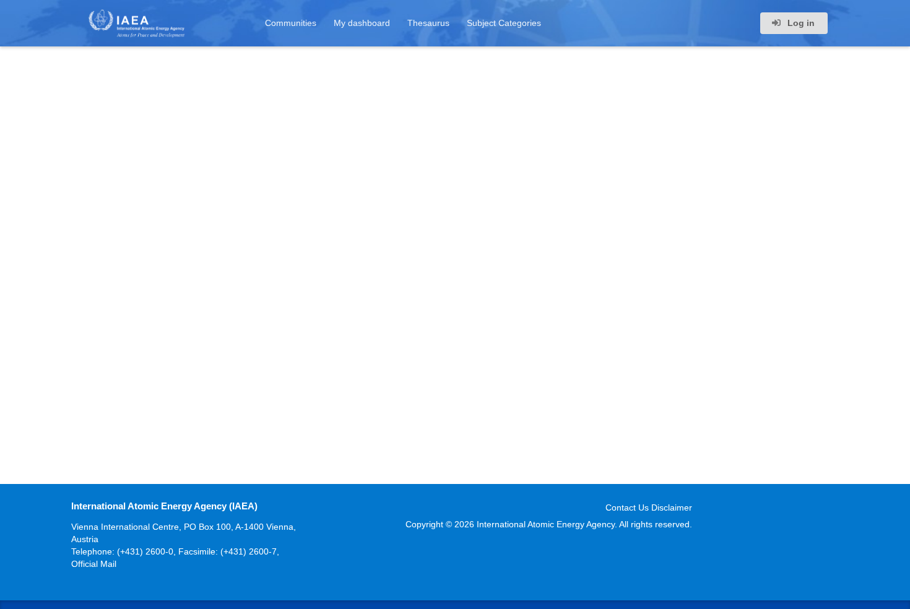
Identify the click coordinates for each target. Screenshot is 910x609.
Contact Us (627, 507)
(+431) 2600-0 (145, 551)
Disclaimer (671, 507)
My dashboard (362, 23)
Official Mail (93, 564)
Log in (800, 23)
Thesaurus (428, 23)
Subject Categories (504, 23)
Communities (290, 23)
